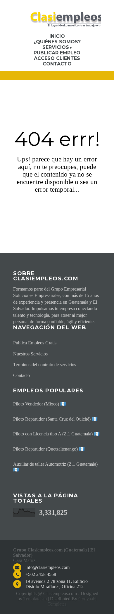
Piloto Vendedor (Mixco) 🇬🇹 (39, 403)
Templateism (35, 598)
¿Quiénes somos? (57, 42)
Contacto (57, 64)
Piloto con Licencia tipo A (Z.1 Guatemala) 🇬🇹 (56, 433)
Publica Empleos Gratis (34, 342)
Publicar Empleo (57, 53)
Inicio (57, 36)
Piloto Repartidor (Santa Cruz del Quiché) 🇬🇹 (55, 419)
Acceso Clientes (57, 58)
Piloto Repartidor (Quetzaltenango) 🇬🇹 (49, 448)
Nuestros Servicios (30, 353)
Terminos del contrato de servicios (44, 364)
